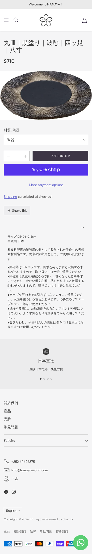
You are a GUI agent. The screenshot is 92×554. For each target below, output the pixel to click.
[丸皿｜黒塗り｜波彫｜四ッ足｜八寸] (46, 95)
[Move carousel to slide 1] (41, 379)
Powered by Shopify (59, 519)
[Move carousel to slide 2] (44, 379)
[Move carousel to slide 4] (51, 379)
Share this (19, 210)
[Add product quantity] (25, 156)
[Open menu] (6, 20)
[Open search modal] (16, 20)
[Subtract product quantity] (8, 156)
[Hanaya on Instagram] (14, 492)
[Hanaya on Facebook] (6, 492)
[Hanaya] (46, 20)
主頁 (7, 531)
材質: (12, 130)
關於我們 (11, 403)
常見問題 (11, 427)
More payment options (46, 184)
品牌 (7, 419)
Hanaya (36, 519)
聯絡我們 (62, 531)
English (11, 510)
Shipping (10, 196)
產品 (7, 411)
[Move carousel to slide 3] (48, 379)
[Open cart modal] (84, 20)
